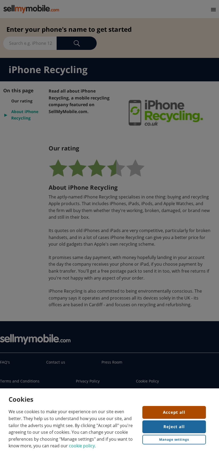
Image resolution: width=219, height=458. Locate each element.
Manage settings (174, 439)
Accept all (174, 412)
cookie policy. (82, 446)
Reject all (174, 426)
